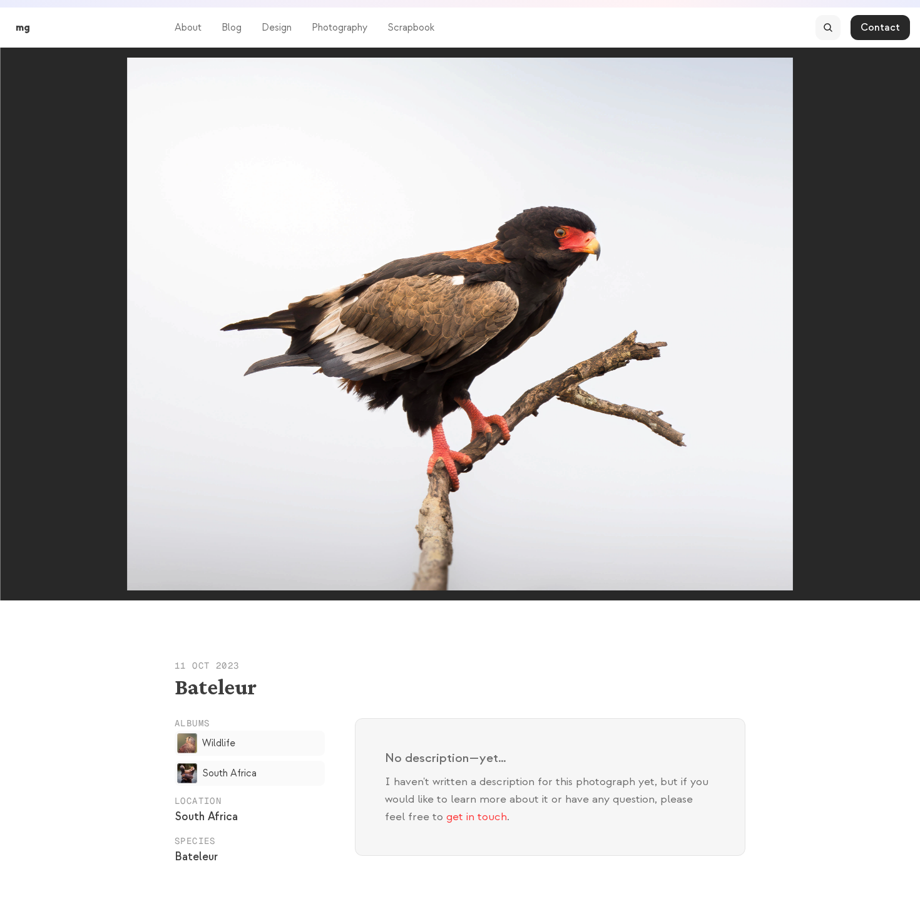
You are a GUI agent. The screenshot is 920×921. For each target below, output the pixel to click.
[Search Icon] (828, 27)
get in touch (476, 817)
